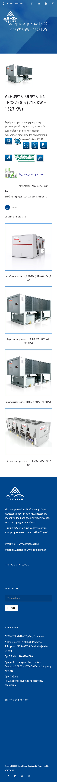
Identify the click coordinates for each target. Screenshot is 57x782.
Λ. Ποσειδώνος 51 (14, 642)
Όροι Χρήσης (11, 676)
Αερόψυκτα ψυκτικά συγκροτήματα (30, 196)
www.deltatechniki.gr (29, 543)
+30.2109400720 (16, 3)
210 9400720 (23, 646)
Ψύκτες (8, 191)
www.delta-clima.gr (36, 549)
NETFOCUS (9, 770)
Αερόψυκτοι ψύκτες (41, 186)
